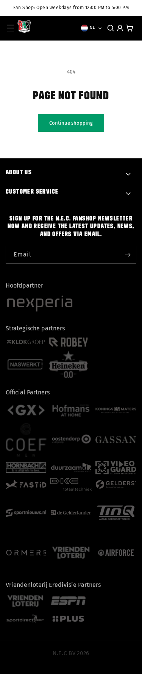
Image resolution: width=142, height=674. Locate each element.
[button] (10, 28)
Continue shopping (71, 123)
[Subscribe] (127, 255)
